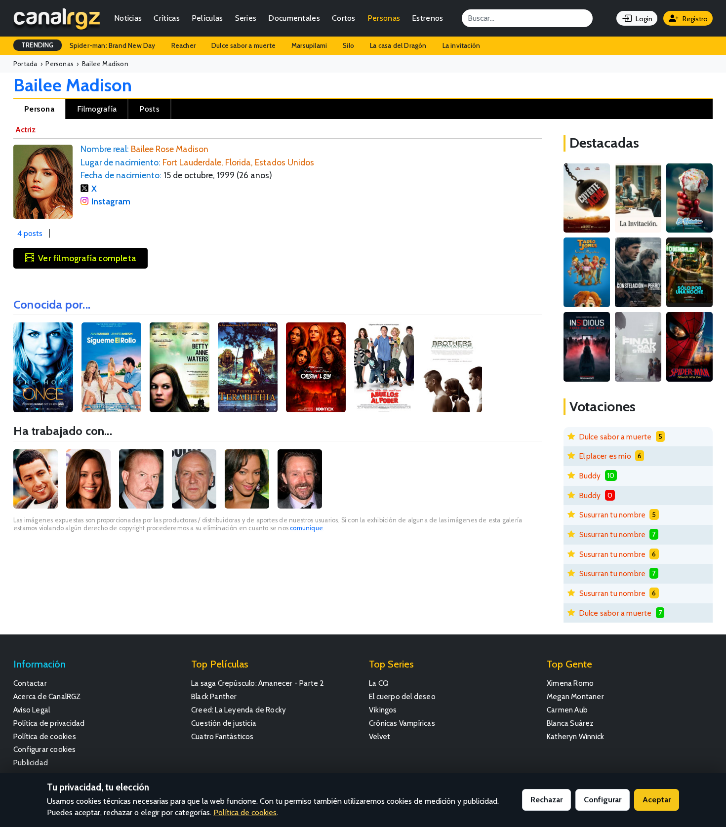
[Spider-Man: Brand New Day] (689, 347)
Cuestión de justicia (223, 723)
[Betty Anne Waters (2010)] (179, 367)
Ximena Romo (570, 683)
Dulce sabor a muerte (243, 45)
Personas (383, 18)
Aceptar (657, 799)
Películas (207, 18)
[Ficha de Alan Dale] (194, 479)
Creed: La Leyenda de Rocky (238, 709)
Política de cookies (44, 736)
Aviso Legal (31, 709)
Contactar (30, 683)
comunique (306, 528)
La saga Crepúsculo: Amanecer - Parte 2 (257, 683)
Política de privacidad (48, 723)
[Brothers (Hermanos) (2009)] (452, 367)
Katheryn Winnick (575, 736)
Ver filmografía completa (87, 258)
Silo (348, 45)
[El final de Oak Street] (638, 347)
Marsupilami (309, 45)
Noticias (128, 18)
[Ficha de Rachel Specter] (88, 479)
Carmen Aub (567, 709)
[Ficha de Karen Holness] (247, 479)
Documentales (294, 18)
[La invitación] (638, 198)
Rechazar (546, 799)
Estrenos (427, 18)
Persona (39, 109)
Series (246, 18)
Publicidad (30, 762)
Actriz (25, 129)
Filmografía (97, 109)
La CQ (379, 683)
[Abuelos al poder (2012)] (384, 367)
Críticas (166, 18)
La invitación (462, 45)
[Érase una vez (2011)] (43, 367)
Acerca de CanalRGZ (47, 696)
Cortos (344, 18)
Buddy (590, 475)
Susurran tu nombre (612, 514)
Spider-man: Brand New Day (113, 45)
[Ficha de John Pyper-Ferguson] (300, 479)
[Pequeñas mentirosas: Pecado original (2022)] (316, 367)
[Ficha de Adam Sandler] (35, 479)
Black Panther (214, 696)
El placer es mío (605, 456)
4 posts (29, 233)
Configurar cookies (44, 749)
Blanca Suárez (570, 723)
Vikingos (383, 709)
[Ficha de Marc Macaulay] (141, 479)
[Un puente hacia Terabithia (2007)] (248, 367)
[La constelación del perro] (638, 272)
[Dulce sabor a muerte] (689, 198)
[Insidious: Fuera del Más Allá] (587, 347)
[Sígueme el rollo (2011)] (111, 367)
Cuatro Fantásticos (222, 736)
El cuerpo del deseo (402, 696)
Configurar (602, 799)
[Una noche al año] (689, 272)
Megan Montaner (575, 696)
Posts (149, 109)
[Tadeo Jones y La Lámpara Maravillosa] (587, 272)
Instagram (110, 201)
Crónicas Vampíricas (402, 723)
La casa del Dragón (398, 45)
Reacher (183, 45)
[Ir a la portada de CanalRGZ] (56, 18)
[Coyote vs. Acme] (587, 198)
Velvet (379, 736)
